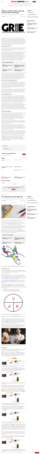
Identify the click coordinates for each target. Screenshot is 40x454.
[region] (14, 184)
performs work (19, 352)
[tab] (3, 182)
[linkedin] (12, 18)
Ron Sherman (3, 16)
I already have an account (13, 190)
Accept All (37, 452)
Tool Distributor (16, 5)
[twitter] (13, 18)
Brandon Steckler (4, 200)
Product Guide (29, 5)
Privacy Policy (20, 452)
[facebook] (11, 18)
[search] (3, 1)
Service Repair (21, 5)
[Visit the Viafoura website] (24, 185)
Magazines (25, 5)
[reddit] (14, 18)
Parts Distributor (11, 5)
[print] (25, 18)
